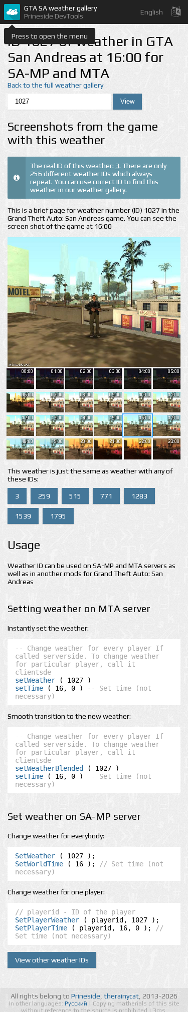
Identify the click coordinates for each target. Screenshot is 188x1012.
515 (75, 496)
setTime (29, 688)
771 (106, 496)
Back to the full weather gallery (55, 85)
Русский (77, 1003)
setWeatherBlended (49, 768)
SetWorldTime (39, 864)
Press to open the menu (50, 36)
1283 (139, 496)
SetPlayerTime (41, 928)
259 (44, 496)
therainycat (121, 996)
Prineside (85, 996)
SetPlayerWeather (47, 920)
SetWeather (35, 856)
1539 (23, 516)
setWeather (35, 680)
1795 (58, 516)
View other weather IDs (52, 960)
